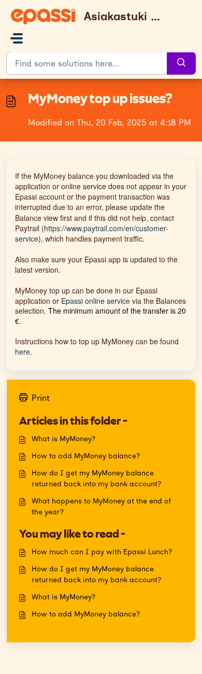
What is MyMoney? (63, 438)
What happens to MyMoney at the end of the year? (101, 506)
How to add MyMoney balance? (86, 456)
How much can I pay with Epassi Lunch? (102, 551)
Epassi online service (95, 301)
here (22, 351)
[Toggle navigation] (16, 38)
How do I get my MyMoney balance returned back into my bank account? (96, 478)
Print (41, 398)
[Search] (181, 63)
